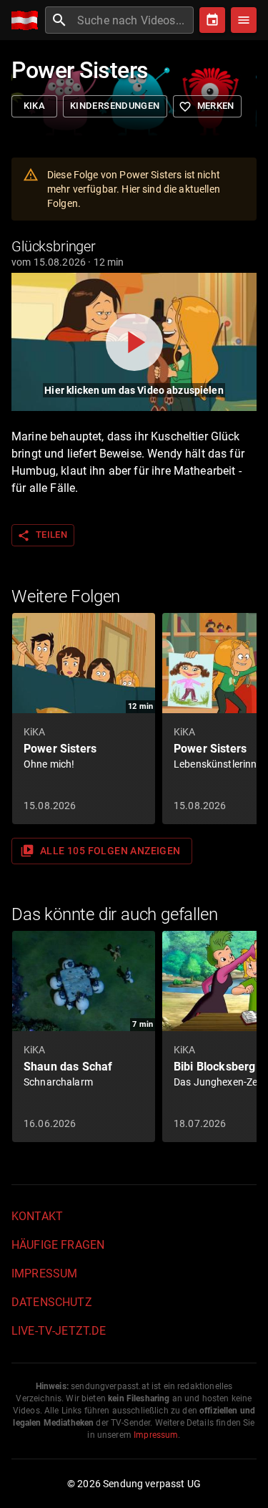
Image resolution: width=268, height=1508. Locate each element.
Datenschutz (51, 1302)
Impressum (44, 1273)
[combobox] (134, 20)
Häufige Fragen (57, 1245)
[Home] (28, 20)
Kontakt (37, 1216)
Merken (206, 106)
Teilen (42, 535)
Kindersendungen (115, 105)
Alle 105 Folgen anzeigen (100, 851)
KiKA (35, 105)
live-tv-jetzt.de (58, 1331)
